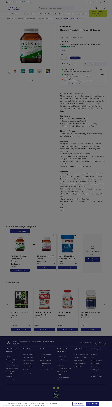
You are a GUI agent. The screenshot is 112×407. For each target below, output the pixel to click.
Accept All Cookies (92, 403)
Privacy (40, 405)
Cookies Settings (78, 403)
